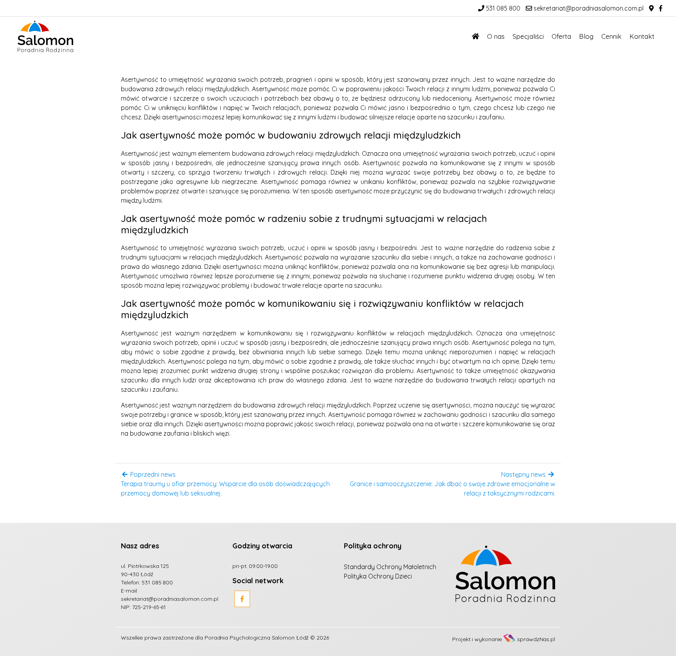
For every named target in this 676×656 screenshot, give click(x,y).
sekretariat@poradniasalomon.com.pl (588, 8)
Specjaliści (528, 36)
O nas (496, 36)
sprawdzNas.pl (536, 639)
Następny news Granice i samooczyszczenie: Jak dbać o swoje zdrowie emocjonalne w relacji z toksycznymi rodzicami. (452, 483)
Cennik (611, 36)
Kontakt (641, 36)
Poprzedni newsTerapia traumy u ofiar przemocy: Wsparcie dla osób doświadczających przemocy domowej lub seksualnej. (225, 483)
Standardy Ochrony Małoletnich (390, 567)
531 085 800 (502, 8)
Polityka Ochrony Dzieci (378, 576)
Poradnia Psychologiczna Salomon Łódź (257, 637)
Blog (586, 36)
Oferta (561, 36)
